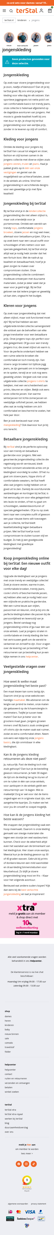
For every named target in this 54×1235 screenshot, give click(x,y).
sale (7, 1038)
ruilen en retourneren (16, 1078)
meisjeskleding (12, 425)
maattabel (19, 700)
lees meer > (27, 1153)
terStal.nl (9, 20)
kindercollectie (37, 211)
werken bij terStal (13, 1118)
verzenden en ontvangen (17, 1083)
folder (8, 1051)
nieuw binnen (12, 1034)
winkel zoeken (12, 1091)
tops (14, 228)
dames (8, 1016)
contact (8, 1074)
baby (7, 1029)
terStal (10, 446)
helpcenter (32, 656)
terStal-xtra (10, 1109)
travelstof (9, 1047)
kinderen (22, 20)
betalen (8, 1087)
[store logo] (27, 10)
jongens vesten (12, 164)
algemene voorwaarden (18, 1203)
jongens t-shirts (36, 381)
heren (8, 1020)
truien (25, 164)
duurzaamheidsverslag (16, 1127)
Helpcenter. (36, 960)
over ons (9, 1131)
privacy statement (38, 1203)
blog (7, 1123)
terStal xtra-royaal (14, 1114)
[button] (11, 10)
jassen (25, 232)
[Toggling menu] (4, 10)
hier (29, 1144)
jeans (36, 164)
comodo (9, 1042)
